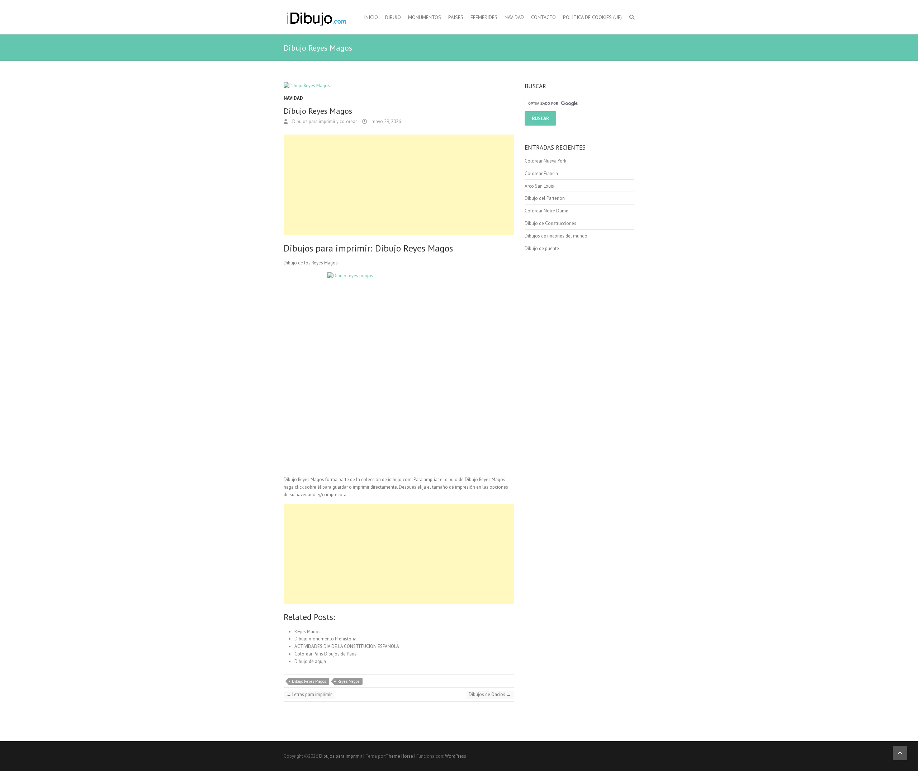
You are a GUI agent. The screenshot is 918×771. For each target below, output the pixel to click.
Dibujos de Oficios (490, 694)
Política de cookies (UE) (592, 17)
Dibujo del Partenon (545, 198)
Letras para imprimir (309, 694)
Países (455, 17)
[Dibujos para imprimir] (316, 17)
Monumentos (424, 17)
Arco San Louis (539, 186)
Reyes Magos (348, 681)
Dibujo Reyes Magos (309, 681)
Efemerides (483, 17)
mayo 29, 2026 (385, 121)
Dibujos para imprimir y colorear (324, 121)
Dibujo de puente (542, 248)
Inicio (371, 17)
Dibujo (393, 17)
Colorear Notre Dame (546, 211)
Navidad (514, 17)
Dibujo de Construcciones (550, 223)
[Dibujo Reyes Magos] (399, 86)
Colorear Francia (541, 173)
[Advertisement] (399, 185)
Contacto (543, 17)
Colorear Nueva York (545, 161)
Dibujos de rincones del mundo (556, 236)
